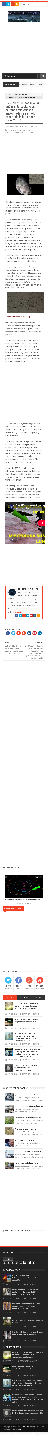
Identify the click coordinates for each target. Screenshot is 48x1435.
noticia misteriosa (22, 130)
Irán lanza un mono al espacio (28, 1151)
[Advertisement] (24, 49)
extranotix (25, 1427)
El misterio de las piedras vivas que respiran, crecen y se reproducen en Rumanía (27, 1320)
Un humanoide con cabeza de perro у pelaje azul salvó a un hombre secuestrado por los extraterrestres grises (27, 1053)
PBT (20, 1429)
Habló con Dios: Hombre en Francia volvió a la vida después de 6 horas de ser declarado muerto (26, 1037)
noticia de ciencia (12, 132)
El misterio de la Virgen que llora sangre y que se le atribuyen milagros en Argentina (26, 1306)
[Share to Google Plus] (13, 895)
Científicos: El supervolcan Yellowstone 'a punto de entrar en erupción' (26, 1277)
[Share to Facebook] (7, 895)
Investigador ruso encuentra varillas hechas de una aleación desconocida (27, 1067)
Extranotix (18, 612)
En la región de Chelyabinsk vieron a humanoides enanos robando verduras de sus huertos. (26, 1007)
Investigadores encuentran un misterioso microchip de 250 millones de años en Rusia (25, 1291)
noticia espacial (21, 94)
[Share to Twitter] (10, 895)
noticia (11, 130)
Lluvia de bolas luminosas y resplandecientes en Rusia (26, 1020)
